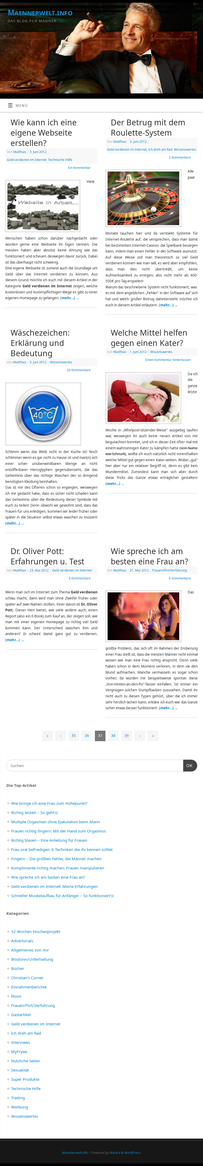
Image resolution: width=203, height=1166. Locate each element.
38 (113, 735)
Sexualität (20, 1070)
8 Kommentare (80, 578)
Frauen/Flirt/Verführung (169, 570)
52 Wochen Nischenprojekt (35, 931)
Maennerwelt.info (40, 12)
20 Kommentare (79, 370)
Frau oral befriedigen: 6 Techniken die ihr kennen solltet (62, 849)
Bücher (17, 968)
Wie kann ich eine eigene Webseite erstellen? (44, 132)
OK (188, 765)
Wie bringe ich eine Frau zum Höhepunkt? (49, 803)
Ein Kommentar (79, 167)
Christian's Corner (27, 977)
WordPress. (132, 1152)
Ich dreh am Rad (160, 149)
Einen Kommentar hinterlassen (168, 360)
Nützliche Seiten (25, 1060)
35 (74, 735)
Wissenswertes (185, 149)
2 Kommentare (180, 157)
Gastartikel (21, 1014)
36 (87, 735)
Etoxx (16, 996)
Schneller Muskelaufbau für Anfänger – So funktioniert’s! (62, 895)
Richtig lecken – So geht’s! (34, 812)
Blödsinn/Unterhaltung (32, 959)
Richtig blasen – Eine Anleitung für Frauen (49, 840)
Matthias (19, 152)
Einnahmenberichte (29, 986)
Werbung (19, 1107)
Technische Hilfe (60, 160)
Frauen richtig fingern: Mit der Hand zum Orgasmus (58, 831)
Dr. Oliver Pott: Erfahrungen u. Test (47, 556)
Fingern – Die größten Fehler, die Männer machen (56, 858)
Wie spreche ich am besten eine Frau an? (149, 556)
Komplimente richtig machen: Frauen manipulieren (57, 867)
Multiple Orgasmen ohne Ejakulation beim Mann (55, 821)
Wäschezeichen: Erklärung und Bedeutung (40, 343)
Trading (18, 1097)
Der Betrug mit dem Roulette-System (148, 127)
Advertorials (22, 940)
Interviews (20, 1042)
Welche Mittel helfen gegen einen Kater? (149, 337)
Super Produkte (25, 1079)
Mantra (114, 1152)
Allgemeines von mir (30, 950)
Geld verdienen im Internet (27, 160)
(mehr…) (69, 298)
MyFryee (19, 1051)
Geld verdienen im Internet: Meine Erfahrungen (54, 886)
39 (126, 735)
